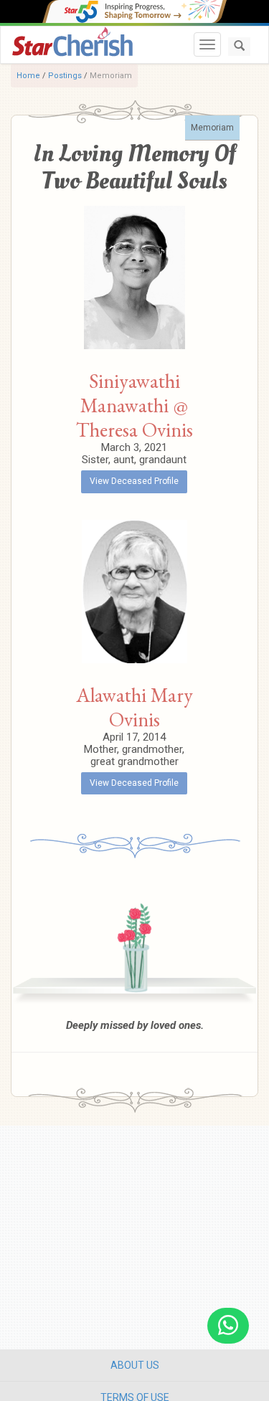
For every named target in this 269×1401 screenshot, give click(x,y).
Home (28, 75)
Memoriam (212, 128)
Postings (65, 75)
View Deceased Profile (134, 481)
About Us (134, 1365)
